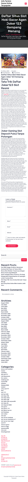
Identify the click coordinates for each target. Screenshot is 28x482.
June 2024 (4, 346)
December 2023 (5, 353)
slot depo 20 (4, 444)
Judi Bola (4, 372)
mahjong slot (5, 380)
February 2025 (5, 331)
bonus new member (7, 369)
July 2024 (4, 344)
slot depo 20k (5, 399)
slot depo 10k (5, 396)
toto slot (3, 430)
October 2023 (5, 357)
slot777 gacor (5, 424)
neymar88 (4, 381)
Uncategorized (15, 34)
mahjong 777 (4, 447)
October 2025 (5, 317)
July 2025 (4, 322)
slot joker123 (4, 439)
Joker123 (6, 94)
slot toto (3, 442)
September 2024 (6, 340)
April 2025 (4, 328)
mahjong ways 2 (5, 454)
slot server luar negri (7, 421)
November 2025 (5, 315)
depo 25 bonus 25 (5, 440)
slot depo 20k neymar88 (8, 401)
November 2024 (6, 337)
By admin (14, 71)
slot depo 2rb (4, 461)
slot (2, 456)
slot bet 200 (4, 394)
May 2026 (4, 308)
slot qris (3, 415)
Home (8, 34)
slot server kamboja (7, 417)
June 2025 (4, 324)
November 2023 (5, 355)
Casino (3, 371)
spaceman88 (5, 428)
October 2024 (5, 339)
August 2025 (5, 321)
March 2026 (4, 312)
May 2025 (4, 326)
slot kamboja (5, 412)
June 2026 (4, 306)
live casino (4, 378)
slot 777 (3, 392)
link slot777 (4, 374)
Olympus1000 (5, 385)
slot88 (2, 459)
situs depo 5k (4, 445)
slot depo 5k (4, 403)
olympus (3, 383)
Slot (2, 390)
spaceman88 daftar (6, 450)
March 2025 (4, 330)
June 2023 (4, 362)
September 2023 (6, 358)
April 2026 (4, 310)
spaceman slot (17, 465)
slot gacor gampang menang (8, 457)
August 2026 (5, 303)
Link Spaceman (5, 376)
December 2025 (5, 313)
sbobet (3, 387)
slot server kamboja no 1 (8, 419)
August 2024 (5, 342)
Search (3, 255)
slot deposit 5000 (6, 405)
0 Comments (16, 72)
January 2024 (5, 351)
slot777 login (5, 426)
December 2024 (6, 335)
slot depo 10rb (5, 397)
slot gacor (4, 406)
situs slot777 (5, 389)
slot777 (3, 423)
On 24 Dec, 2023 (5, 71)
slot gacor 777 (5, 408)
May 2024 (4, 348)
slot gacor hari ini (6, 410)
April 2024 (4, 349)
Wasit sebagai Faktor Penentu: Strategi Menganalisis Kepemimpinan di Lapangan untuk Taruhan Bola (13, 276)
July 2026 (4, 304)
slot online (4, 414)
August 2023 (5, 360)
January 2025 (5, 333)
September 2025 (6, 319)
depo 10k (3, 435)
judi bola (3, 449)
